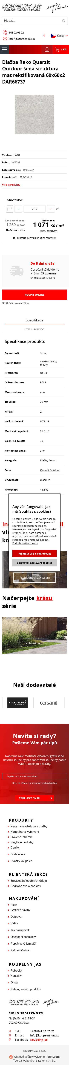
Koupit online (34, 294)
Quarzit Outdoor (50, 470)
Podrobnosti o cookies (26, 886)
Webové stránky (23, 1056)
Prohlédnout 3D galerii (34, 578)
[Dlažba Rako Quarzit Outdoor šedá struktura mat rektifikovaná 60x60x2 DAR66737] (34, 115)
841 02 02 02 (16, 32)
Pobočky (16, 970)
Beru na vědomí (34, 783)
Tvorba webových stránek (29, 1060)
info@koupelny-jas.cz (22, 38)
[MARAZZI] (49, 702)
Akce (14, 905)
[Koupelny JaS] (34, 7)
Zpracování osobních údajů (29, 881)
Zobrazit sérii (34, 643)
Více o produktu (11, 184)
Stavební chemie (22, 837)
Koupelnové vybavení (25, 832)
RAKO (17, 155)
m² (57, 209)
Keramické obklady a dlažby (29, 826)
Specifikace (34, 320)
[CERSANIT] (18, 702)
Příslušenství (35, 329)
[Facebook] (44, 35)
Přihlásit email (30, 798)
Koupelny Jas (39, 1040)
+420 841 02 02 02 (42, 1031)
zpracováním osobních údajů (42, 783)
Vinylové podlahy (22, 842)
